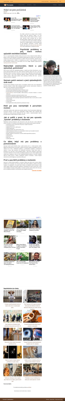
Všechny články (6, 1)
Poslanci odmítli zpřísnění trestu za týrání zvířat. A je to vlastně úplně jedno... (12, 306)
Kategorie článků (22, 4)
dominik (7, 13)
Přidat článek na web (53, 1)
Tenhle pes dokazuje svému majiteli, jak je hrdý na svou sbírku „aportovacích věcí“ (12, 379)
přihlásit (29, 387)
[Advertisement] (11, 42)
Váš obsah (29, 4)
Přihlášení (55, 4)
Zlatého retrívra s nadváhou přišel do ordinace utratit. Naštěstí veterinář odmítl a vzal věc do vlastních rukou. (32, 361)
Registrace (60, 4)
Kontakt (11, 1)
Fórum (35, 4)
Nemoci (5, 11)
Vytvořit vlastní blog (45, 1)
